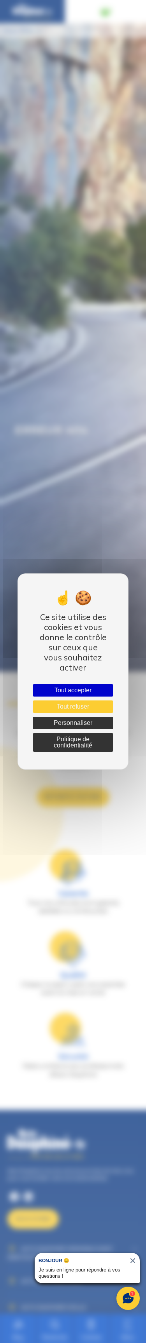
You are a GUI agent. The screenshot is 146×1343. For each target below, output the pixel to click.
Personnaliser (73, 722)
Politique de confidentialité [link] (73, 742)
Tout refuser (73, 706)
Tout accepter (73, 690)
